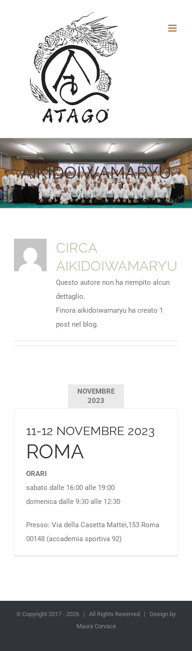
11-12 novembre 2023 (90, 430)
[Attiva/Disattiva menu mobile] (173, 28)
